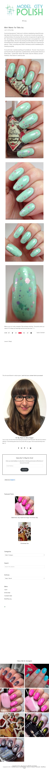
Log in (5, 589)
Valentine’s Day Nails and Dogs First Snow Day (24, 517)
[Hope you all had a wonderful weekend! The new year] (12, 700)
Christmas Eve (25, 543)
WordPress (43, 766)
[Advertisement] (13, 633)
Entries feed (7, 592)
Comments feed (8, 595)
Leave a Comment (41, 332)
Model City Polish (24, 10)
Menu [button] (25, 21)
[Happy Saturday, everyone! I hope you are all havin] (37, 700)
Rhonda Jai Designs (32, 765)
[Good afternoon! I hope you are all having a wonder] (37, 725)
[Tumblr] (24, 332)
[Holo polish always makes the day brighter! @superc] (12, 676)
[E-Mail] (31, 332)
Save (20, 332)
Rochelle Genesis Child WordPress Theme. (20, 766)
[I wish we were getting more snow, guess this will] (37, 676)
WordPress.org (7, 599)
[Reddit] (27, 332)
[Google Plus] (16, 332)
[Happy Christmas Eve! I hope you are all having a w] (12, 725)
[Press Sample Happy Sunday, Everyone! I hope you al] (12, 750)
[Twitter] (12, 332)
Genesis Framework (35, 766)
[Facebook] (9, 332)
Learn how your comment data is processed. (32, 375)
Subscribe (24, 469)
